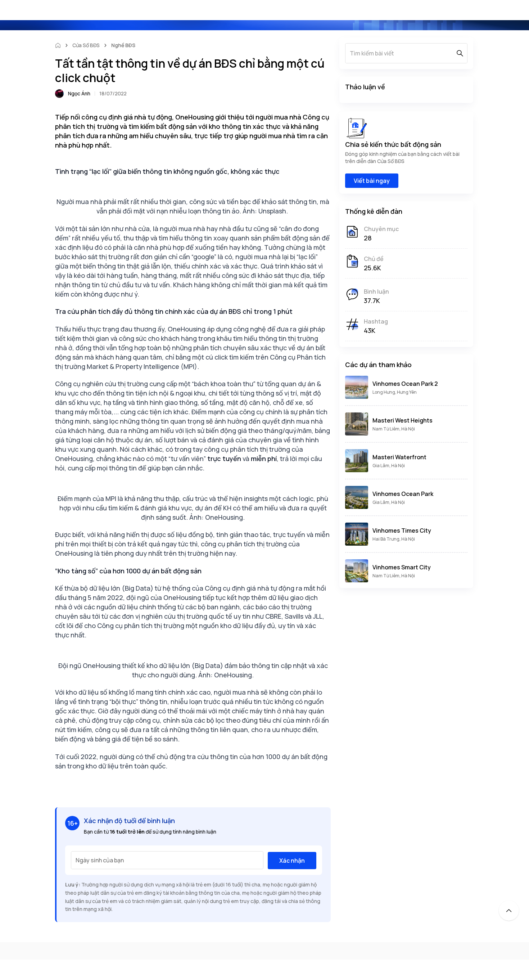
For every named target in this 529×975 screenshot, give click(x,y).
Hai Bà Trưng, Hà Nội (393, 539)
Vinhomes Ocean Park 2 (405, 384)
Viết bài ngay (372, 181)
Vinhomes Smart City (401, 567)
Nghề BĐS (123, 45)
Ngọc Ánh (79, 93)
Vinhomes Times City (401, 530)
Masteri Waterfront (399, 457)
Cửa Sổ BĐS (86, 45)
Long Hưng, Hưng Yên (394, 392)
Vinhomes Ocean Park (402, 494)
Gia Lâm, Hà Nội (388, 465)
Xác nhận (292, 861)
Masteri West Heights (402, 420)
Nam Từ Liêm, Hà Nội (393, 429)
